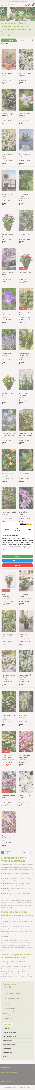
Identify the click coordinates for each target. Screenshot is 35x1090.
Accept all (17, 556)
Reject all (17, 565)
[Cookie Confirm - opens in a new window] (26, 524)
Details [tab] (29, 529)
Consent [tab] (6, 529)
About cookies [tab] (17, 529)
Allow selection (17, 561)
